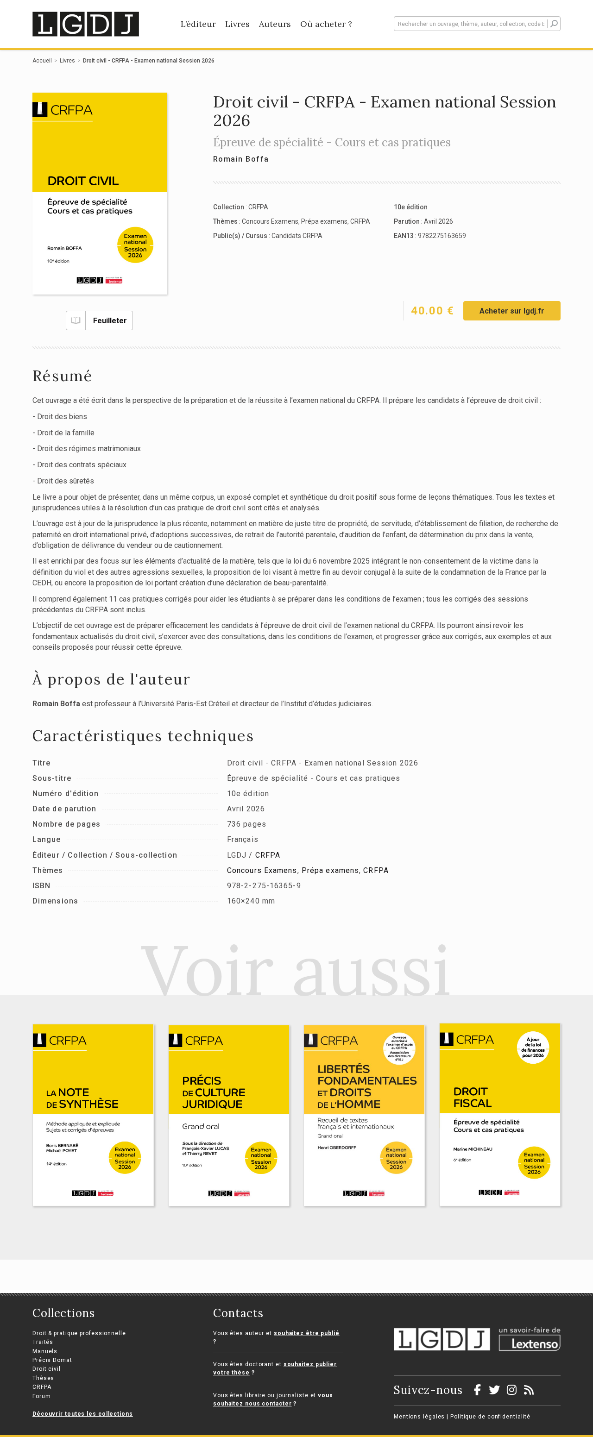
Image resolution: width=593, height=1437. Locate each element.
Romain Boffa (241, 159)
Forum (41, 1396)
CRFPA (258, 207)
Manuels (44, 1351)
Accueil (42, 60)
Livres (237, 24)
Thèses (43, 1378)
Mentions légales (419, 1416)
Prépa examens (324, 221)
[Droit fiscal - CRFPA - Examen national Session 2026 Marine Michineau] (500, 1114)
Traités (42, 1342)
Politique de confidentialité (490, 1416)
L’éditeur (198, 24)
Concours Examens (270, 221)
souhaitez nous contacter (252, 1403)
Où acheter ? (326, 24)
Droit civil (46, 1369)
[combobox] (477, 23)
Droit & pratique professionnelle (79, 1333)
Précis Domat (52, 1360)
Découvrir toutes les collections (82, 1414)
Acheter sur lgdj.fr (511, 311)
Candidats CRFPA (296, 235)
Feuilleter (110, 320)
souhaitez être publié (307, 1333)
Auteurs (275, 24)
